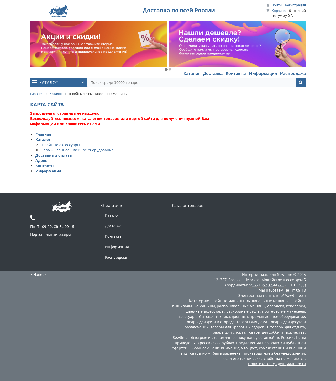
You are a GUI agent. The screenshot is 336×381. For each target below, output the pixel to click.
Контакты (236, 73)
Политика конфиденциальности (277, 363)
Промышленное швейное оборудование (77, 150)
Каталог (191, 73)
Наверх (39, 274)
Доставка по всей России (179, 10)
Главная (43, 134)
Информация (263, 73)
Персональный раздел (50, 234)
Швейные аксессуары (60, 144)
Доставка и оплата (53, 155)
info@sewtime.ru (291, 295)
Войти (277, 5)
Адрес (41, 160)
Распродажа (293, 73)
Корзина (279, 10)
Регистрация (295, 5)
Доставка (213, 73)
